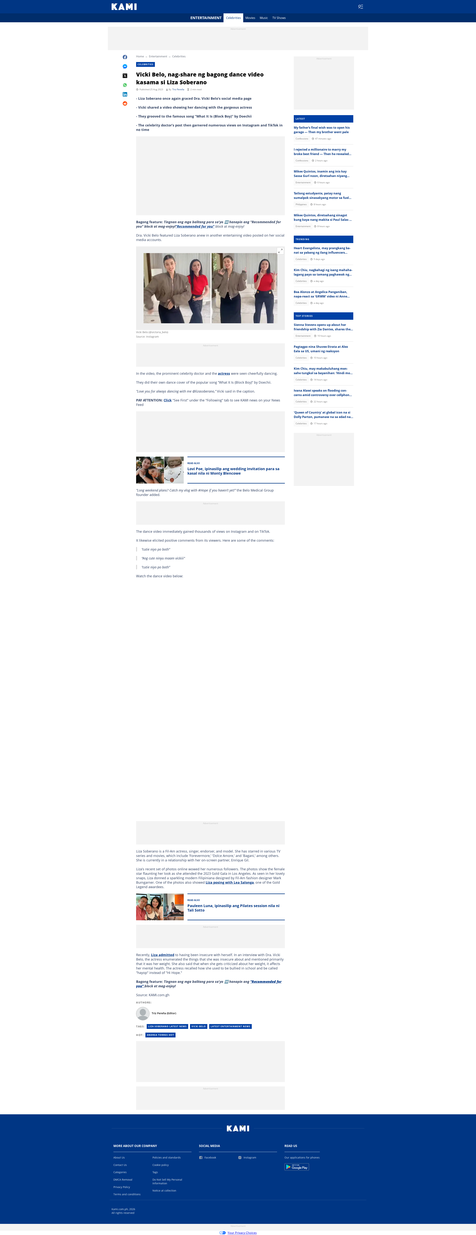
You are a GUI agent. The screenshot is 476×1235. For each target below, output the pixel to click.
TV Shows (279, 18)
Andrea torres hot (160, 1035)
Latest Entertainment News (230, 1026)
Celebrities (233, 18)
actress (224, 373)
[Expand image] (280, 250)
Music (264, 18)
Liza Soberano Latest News (167, 1026)
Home (140, 56)
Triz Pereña (178, 89)
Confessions (302, 138)
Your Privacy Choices (242, 1233)
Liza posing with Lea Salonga (230, 882)
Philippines (301, 204)
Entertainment (206, 17)
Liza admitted (162, 955)
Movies (250, 18)
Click (168, 400)
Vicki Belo (199, 1026)
